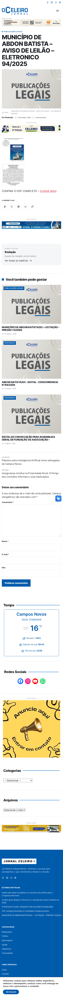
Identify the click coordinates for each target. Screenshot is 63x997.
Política (5, 936)
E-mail (5, 554)
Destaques (10, 343)
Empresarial (7, 932)
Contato (5, 974)
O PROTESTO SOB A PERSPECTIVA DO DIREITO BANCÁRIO (27, 907)
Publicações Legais (13, 31)
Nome (5, 541)
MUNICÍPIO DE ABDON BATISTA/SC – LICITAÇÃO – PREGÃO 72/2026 (30, 328)
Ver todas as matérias (16, 260)
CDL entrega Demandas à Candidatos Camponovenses (25, 911)
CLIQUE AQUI (48, 191)
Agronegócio (7, 940)
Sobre (4, 970)
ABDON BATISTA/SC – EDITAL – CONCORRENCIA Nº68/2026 (30, 383)
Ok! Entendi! (11, 992)
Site (3, 567)
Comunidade (7, 953)
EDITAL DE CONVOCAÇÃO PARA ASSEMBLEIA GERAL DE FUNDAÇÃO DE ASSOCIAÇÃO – (28, 438)
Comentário (8, 502)
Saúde (4, 944)
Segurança (6, 949)
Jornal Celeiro (18, 861)
